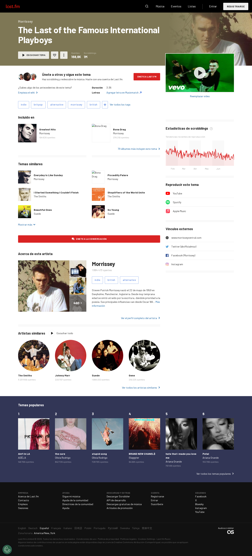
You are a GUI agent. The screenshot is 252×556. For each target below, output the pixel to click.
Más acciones (64, 55)
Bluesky (199, 504)
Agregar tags (105, 104)
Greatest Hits (47, 129)
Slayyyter (134, 457)
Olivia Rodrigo (62, 457)
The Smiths (40, 196)
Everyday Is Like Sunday (48, 175)
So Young (113, 209)
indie (23, 104)
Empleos (23, 504)
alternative (56, 104)
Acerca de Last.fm (28, 496)
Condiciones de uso (86, 539)
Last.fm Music (164, 539)
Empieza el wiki (26, 92)
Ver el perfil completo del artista (139, 318)
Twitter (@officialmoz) (183, 246)
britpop (38, 104)
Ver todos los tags (120, 104)
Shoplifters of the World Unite (126, 192)
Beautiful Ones (43, 209)
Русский (113, 528)
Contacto (23, 500)
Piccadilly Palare (118, 175)
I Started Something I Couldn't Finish (56, 192)
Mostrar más (25, 224)
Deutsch (32, 528)
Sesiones (23, 508)
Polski (87, 528)
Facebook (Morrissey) (183, 255)
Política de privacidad (108, 539)
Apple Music (179, 211)
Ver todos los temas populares (213, 473)
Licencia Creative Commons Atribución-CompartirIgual (132, 542)
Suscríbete (157, 504)
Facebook (200, 496)
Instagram (177, 264)
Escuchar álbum (200, 73)
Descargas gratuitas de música (124, 504)
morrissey (76, 104)
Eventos (176, 6)
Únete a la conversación (91, 239)
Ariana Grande (174, 461)
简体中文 (147, 528)
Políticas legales (128, 539)
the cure (60, 453)
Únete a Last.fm (146, 76)
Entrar (213, 6)
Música (160, 6)
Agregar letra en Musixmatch (122, 92)
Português (100, 528)
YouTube (177, 193)
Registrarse (236, 6)
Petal (206, 453)
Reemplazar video (200, 96)
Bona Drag (119, 129)
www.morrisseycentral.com (186, 237)
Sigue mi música (71, 496)
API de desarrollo (116, 500)
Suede (37, 213)
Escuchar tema (36, 55)
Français (56, 528)
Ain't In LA (24, 453)
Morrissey (44, 133)
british (93, 104)
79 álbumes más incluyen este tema (137, 148)
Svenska (125, 528)
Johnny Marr (62, 375)
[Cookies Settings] (7, 549)
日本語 (78, 528)
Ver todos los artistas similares (139, 387)
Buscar (147, 6)
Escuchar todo (65, 333)
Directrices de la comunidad (77, 504)
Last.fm (17, 6)
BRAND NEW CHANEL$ (142, 453)
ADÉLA (22, 457)
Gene (132, 375)
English (22, 528)
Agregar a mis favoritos (54, 55)
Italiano (67, 528)
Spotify (177, 202)
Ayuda (65, 508)
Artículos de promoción (120, 508)
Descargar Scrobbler (118, 496)
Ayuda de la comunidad (75, 500)
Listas (192, 6)
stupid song (99, 453)
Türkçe (135, 528)
